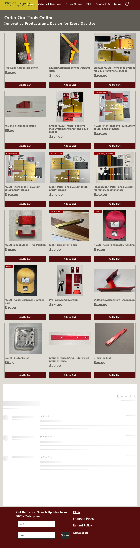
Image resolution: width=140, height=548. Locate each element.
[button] (126, 4)
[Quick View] (25, 48)
